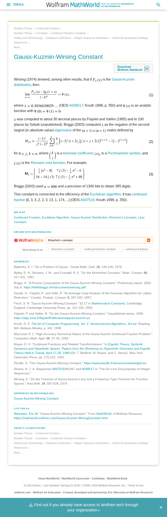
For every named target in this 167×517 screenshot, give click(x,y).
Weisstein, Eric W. (26, 413)
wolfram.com (22, 492)
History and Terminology (28, 38)
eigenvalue (63, 130)
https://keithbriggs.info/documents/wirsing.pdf (55, 287)
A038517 (76, 105)
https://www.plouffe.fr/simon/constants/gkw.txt (115, 363)
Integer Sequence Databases (91, 38)
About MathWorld (48, 478)
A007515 (87, 200)
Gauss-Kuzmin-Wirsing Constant (36, 398)
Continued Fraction (27, 217)
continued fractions (136, 249)
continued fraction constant (99, 249)
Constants (42, 33)
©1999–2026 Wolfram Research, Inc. (104, 485)
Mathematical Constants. (109, 303)
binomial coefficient (78, 153)
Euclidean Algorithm (55, 217)
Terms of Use (136, 485)
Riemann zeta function (48, 163)
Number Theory (23, 28)
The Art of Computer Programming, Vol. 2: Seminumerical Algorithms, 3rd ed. (84, 323)
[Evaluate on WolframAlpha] (149, 240)
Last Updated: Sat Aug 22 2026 (61, 485)
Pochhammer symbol (124, 153)
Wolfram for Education (46, 492)
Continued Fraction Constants (68, 33)
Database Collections (58, 38)
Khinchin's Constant (122, 217)
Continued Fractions (48, 28)
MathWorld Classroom (75, 478)
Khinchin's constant (62, 249)
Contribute (98, 478)
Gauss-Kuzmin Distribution (89, 217)
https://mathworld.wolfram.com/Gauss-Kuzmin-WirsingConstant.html (61, 418)
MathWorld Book (117, 478)
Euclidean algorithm (105, 194)
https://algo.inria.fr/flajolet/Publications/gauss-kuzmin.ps (52, 318)
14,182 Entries (32, 485)
